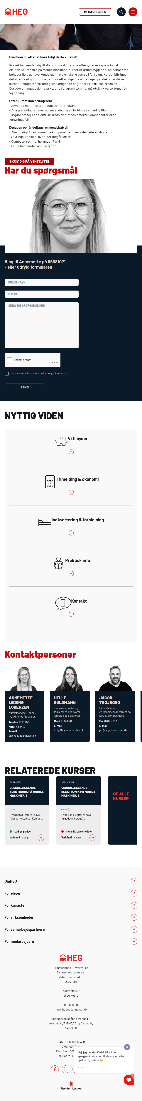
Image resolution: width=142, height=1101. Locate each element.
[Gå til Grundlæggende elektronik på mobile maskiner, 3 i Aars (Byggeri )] (78, 810)
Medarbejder (95, 12)
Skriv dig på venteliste (29, 161)
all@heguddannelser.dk (22, 735)
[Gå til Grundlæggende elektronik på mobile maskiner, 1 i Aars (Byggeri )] (27, 810)
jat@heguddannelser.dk (113, 730)
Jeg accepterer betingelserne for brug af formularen (38, 373)
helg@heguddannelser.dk (69, 730)
